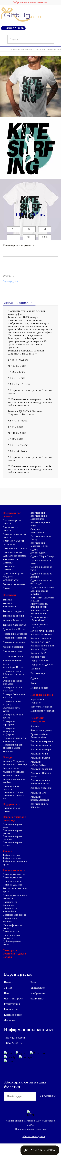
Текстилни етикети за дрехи (15, 890)
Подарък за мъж (12, 808)
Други (6, 588)
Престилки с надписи (15, 637)
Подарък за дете (39, 688)
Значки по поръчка (41, 730)
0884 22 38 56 (15, 28)
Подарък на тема (41, 694)
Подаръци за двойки (41, 664)
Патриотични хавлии (42, 631)
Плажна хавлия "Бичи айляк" (38, 619)
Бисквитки (11, 1009)
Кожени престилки (13, 647)
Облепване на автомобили (10, 909)
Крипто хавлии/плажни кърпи (39, 605)
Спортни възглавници (37, 531)
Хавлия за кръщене (41, 634)
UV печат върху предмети (11, 936)
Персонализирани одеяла (13, 832)
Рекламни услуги (14, 870)
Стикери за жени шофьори (12, 682)
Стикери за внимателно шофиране (9, 731)
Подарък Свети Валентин (11, 787)
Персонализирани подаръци (14, 819)
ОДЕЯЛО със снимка (14, 555)
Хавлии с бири (38, 649)
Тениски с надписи (13, 611)
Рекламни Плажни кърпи (40, 774)
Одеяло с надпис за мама (41, 561)
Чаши (6, 664)
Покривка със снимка (15, 548)
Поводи (8, 757)
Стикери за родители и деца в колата (15, 953)
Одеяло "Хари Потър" (42, 556)
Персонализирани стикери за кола (13, 746)
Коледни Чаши (11, 775)
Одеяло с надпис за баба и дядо (41, 582)
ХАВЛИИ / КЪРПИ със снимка (13, 543)
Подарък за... (11, 804)
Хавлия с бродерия (41, 788)
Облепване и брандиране (10, 903)
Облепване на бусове (14, 915)
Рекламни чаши (39, 753)
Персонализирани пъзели (13, 844)
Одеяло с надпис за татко (41, 568)
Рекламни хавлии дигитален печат (40, 781)
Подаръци (9, 595)
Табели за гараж (12, 858)
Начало (8, 982)
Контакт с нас (13, 1014)
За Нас (8, 987)
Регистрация (12, 1003)
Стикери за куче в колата (13, 716)
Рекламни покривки (41, 741)
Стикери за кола (12, 671)
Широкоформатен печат (12, 927)
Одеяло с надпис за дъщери (41, 575)
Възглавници (37, 513)
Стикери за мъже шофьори (12, 689)
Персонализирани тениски (13, 838)
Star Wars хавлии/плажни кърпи (40, 612)
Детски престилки (13, 656)
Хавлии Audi (37, 657)
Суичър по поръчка (13, 573)
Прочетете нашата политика (31, 1129)
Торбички (8, 751)
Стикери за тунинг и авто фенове (14, 739)
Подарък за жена (39, 660)
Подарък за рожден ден (13, 796)
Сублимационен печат (12, 943)
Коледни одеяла (11, 768)
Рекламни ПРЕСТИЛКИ (38, 763)
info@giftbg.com (15, 1037)
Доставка (10, 1020)
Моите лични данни (34, 1136)
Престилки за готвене (15, 634)
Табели (7, 851)
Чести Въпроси (13, 998)
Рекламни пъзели (40, 758)
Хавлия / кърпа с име (42, 645)
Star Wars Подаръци (41, 706)
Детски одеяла (38, 552)
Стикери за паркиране (9, 723)
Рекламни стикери (40, 749)
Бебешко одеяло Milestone (39, 592)
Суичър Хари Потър (14, 629)
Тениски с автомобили (9, 605)
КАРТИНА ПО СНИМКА (11, 561)
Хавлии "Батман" (40, 642)
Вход (7, 993)
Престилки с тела (12, 651)
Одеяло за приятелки (42, 587)
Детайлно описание (19, 303)
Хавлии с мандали (40, 638)
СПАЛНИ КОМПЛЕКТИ (11, 579)
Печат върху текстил (14, 874)
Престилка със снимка (11, 529)
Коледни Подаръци (13, 761)
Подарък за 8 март (13, 792)
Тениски (7, 599)
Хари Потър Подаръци (37, 701)
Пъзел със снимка (13, 552)
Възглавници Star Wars (40, 524)
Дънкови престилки (14, 642)
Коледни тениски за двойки (14, 781)
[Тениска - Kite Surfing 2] (30, 115)
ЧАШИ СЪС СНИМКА (9, 568)
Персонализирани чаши (13, 826)
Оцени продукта (10, 281)
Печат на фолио (11, 931)
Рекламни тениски (40, 745)
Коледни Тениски (12, 620)
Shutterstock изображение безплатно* (38, 993)
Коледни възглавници (15, 764)
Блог (33, 982)
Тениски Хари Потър (14, 625)
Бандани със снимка (14, 584)
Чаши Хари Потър (13, 667)
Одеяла (34, 549)
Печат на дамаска (12, 884)
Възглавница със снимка (12, 522)
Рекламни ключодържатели (39, 798)
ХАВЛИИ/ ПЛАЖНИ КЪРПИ (42, 599)
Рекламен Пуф (38, 793)
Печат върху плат (12, 877)
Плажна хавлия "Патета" (38, 625)
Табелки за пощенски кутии (15, 863)
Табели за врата (11, 855)
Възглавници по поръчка (39, 805)
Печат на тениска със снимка (14, 536)
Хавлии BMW (38, 653)
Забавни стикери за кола (13, 675)
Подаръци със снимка (21, 49)
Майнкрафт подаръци (42, 711)
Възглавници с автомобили (38, 517)
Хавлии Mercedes (12, 660)
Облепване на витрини (10, 920)
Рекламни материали (37, 719)
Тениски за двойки (13, 616)
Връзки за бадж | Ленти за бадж (39, 736)
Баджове (35, 726)
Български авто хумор (11, 709)
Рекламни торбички (41, 769)
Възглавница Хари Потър (40, 537)
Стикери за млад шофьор (12, 702)
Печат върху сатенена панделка (15, 897)
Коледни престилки (14, 772)
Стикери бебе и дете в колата (14, 696)
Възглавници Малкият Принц (39, 544)
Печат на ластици (12, 881)
